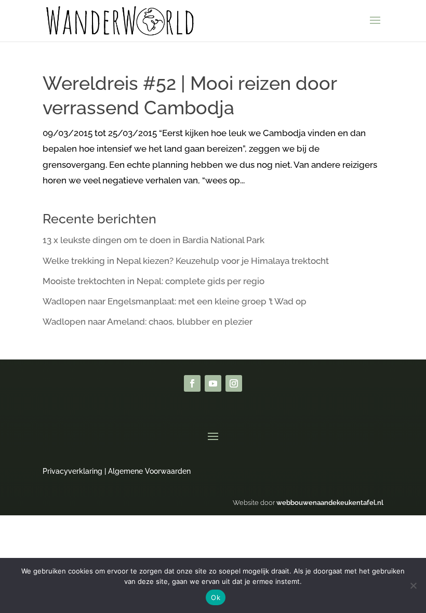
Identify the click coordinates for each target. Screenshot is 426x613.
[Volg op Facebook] (192, 383)
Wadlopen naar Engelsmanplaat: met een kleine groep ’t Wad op (175, 301)
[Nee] (413, 585)
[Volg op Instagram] (233, 383)
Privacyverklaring (72, 471)
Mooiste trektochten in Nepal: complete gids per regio (153, 281)
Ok (215, 597)
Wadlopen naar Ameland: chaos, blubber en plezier (147, 321)
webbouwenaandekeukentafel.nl (329, 503)
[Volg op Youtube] (213, 383)
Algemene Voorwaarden (149, 471)
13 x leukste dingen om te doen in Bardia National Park (153, 240)
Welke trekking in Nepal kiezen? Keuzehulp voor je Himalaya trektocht (186, 261)
